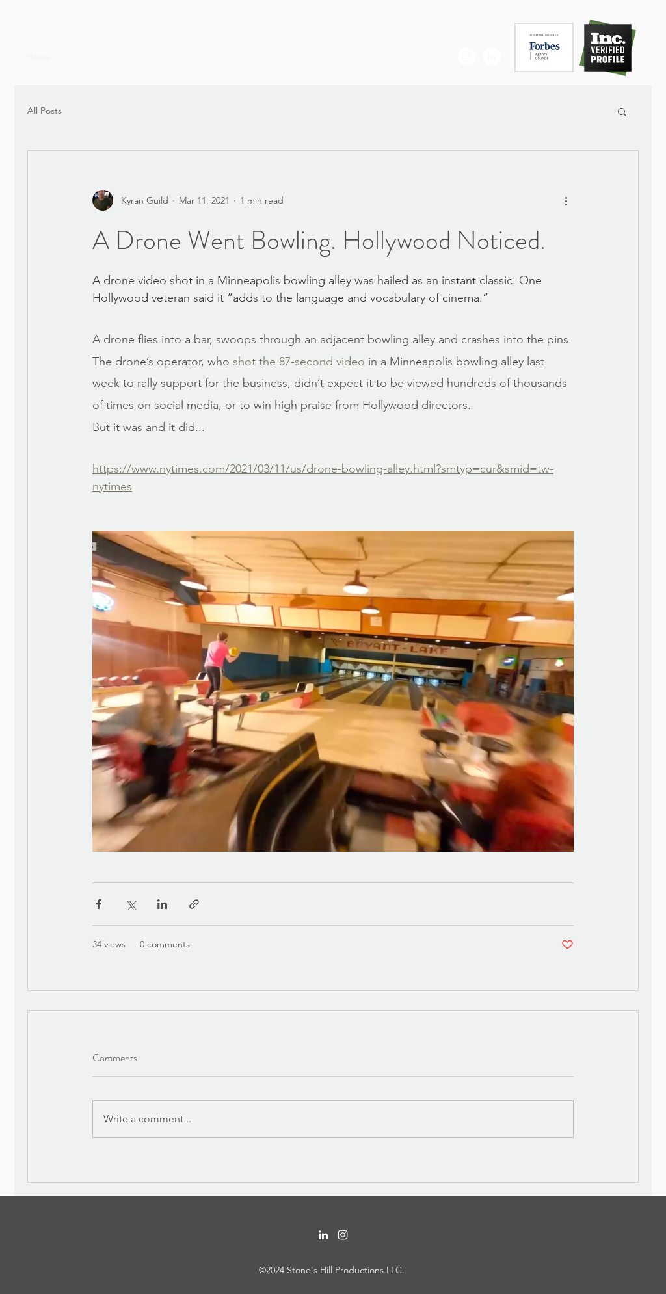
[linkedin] (492, 56)
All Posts (44, 110)
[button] (622, 111)
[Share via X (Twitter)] (130, 904)
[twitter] (467, 56)
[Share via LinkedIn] (162, 904)
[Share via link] (194, 904)
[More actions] (566, 200)
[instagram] (342, 1234)
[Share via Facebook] (98, 904)
